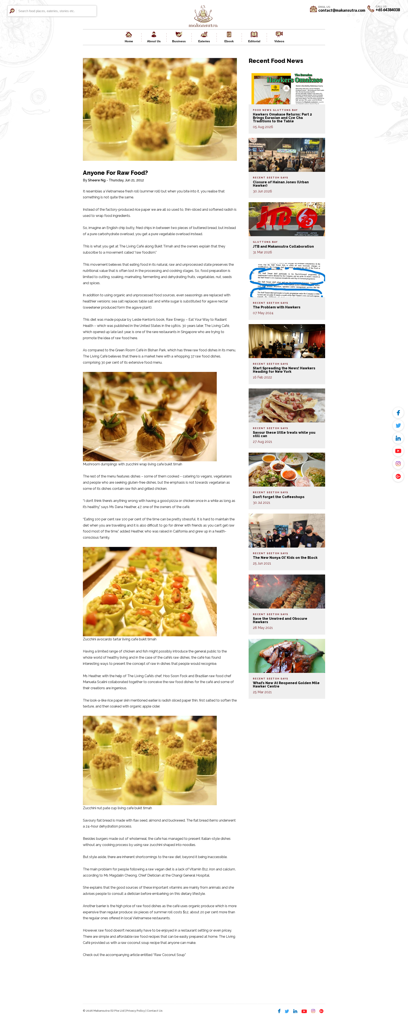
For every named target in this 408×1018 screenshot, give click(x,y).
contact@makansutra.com (341, 10)
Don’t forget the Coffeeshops (279, 497)
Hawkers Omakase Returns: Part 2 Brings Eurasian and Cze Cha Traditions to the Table (282, 117)
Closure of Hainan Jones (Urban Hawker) (281, 184)
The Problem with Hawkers (276, 307)
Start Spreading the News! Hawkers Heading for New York (284, 370)
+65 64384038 (388, 9)
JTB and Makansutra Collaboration (283, 246)
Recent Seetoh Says (270, 177)
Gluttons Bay (285, 110)
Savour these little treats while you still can (284, 434)
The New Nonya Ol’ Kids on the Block (285, 558)
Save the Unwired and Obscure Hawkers (280, 620)
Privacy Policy (135, 1010)
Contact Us (155, 1010)
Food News (262, 110)
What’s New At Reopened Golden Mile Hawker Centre (286, 684)
